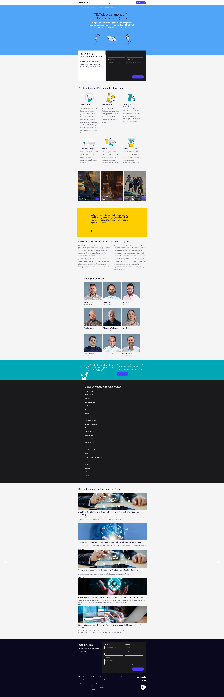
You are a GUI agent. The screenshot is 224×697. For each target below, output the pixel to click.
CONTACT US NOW (141, 2)
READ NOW (81, 522)
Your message (110, 66)
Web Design (93, 681)
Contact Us (102, 687)
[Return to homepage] (84, 2)
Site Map (101, 685)
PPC (104, 3)
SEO (99, 3)
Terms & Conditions (103, 683)
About (128, 3)
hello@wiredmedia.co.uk (82, 683)
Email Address (131, 53)
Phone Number (111, 59)
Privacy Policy (102, 679)
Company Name (130, 59)
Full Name (112, 53)
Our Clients (121, 3)
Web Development (94, 679)
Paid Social (93, 689)
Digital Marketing (112, 3)
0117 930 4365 (81, 681)
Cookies (101, 681)
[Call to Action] (97, 199)
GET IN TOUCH (122, 374)
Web (94, 3)
